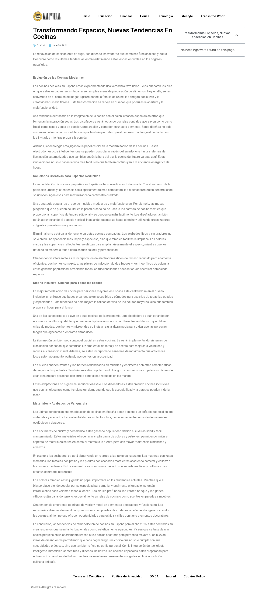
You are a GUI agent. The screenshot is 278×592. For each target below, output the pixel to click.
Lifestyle (186, 16)
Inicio (86, 16)
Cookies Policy (194, 576)
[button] (237, 35)
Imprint (171, 576)
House (144, 16)
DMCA (154, 576)
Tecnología (165, 16)
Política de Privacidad (127, 576)
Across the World (212, 16)
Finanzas (126, 16)
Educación (105, 16)
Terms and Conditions (88, 576)
